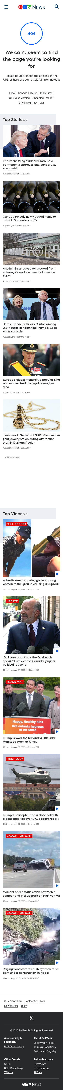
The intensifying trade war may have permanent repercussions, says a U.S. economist (29, 164)
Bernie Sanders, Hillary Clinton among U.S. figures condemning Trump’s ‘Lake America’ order (30, 327)
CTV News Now (28, 102)
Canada (22, 92)
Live (42, 102)
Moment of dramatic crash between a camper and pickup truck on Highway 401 (31, 893)
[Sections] (6, 6)
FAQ (42, 1000)
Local (12, 92)
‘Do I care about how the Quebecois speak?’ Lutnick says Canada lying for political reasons (29, 661)
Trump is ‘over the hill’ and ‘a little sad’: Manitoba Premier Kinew (29, 739)
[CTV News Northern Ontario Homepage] (31, 7)
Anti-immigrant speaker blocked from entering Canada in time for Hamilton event (29, 272)
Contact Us (30, 1000)
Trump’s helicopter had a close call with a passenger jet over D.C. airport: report (31, 816)
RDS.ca (38, 1072)
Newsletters (11, 1005)
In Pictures (46, 92)
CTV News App (13, 1000)
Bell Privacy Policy (44, 1042)
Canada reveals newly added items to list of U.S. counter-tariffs (29, 218)
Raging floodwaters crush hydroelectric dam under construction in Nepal (30, 970)
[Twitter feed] (31, 1018)
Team (24, 1005)
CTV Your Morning (19, 97)
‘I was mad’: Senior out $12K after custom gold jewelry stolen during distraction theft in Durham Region (31, 439)
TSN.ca (8, 1072)
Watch (33, 92)
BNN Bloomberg (13, 1068)
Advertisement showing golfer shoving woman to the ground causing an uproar (31, 582)
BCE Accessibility (14, 1046)
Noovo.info (40, 1063)
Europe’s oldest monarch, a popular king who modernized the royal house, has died (31, 383)
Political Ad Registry (45, 1051)
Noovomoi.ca (41, 1068)
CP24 (7, 1063)
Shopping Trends (42, 97)
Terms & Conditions (45, 1046)
